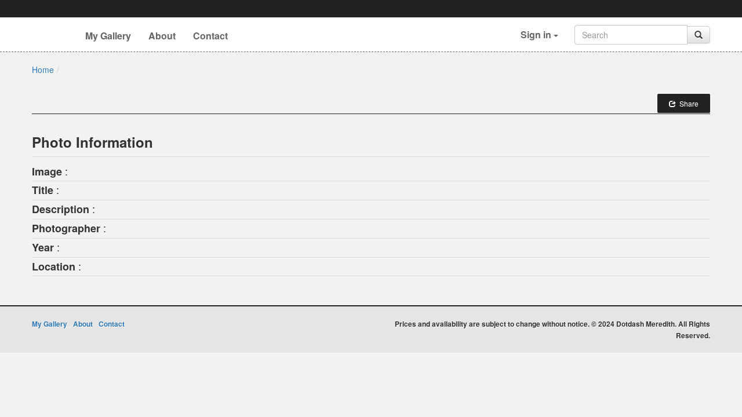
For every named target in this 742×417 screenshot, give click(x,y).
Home (43, 69)
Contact (210, 35)
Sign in (537, 34)
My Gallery (108, 35)
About (162, 35)
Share (687, 103)
